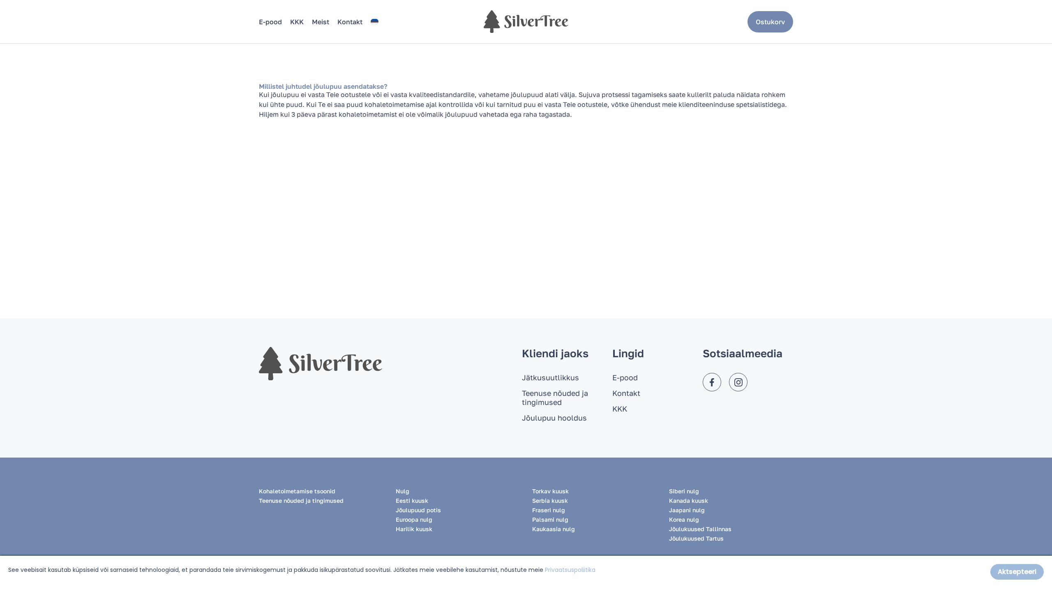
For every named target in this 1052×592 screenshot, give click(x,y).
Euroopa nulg (414, 519)
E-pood (270, 22)
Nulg (402, 491)
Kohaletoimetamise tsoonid (297, 491)
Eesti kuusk (412, 500)
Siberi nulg (684, 491)
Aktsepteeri (1017, 571)
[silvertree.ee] (526, 21)
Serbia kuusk (550, 500)
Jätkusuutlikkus (550, 377)
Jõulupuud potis (418, 509)
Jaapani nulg (687, 509)
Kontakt (349, 22)
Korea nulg (684, 519)
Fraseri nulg (548, 509)
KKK (297, 22)
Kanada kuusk (688, 500)
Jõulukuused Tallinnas (700, 528)
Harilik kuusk (414, 528)
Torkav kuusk (550, 491)
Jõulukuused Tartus (696, 538)
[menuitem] (374, 21)
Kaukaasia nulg (553, 528)
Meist (320, 22)
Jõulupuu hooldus (554, 417)
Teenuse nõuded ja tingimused (555, 397)
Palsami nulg (550, 519)
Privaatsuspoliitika (570, 570)
